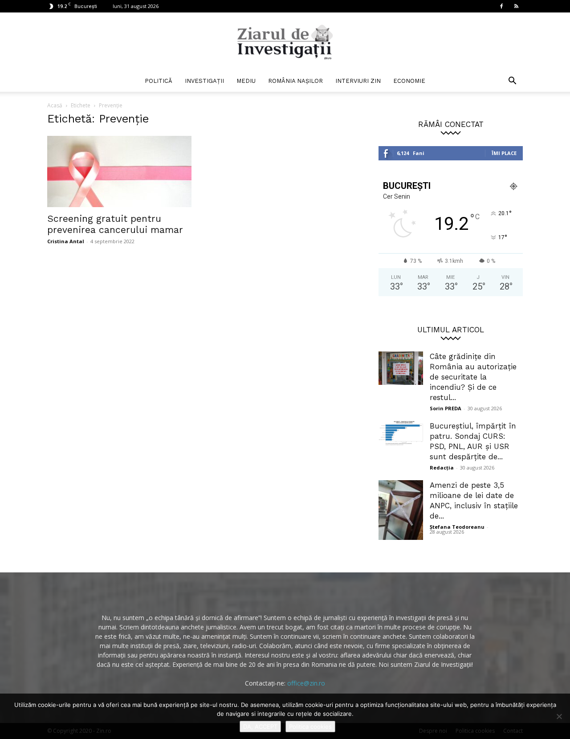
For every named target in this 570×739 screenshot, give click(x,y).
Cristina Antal (65, 241)
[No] (558, 716)
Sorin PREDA (445, 408)
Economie (409, 81)
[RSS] (516, 6)
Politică (158, 81)
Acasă (54, 105)
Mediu (246, 81)
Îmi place (504, 153)
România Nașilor (295, 81)
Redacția (442, 467)
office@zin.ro (306, 683)
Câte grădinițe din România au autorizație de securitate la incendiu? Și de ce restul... (473, 377)
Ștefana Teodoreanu (457, 526)
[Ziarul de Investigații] (285, 42)
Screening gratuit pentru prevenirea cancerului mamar (115, 224)
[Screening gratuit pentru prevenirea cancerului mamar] (119, 171)
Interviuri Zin (358, 81)
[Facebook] (501, 6)
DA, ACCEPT (260, 726)
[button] (512, 82)
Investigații (204, 81)
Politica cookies (310, 726)
